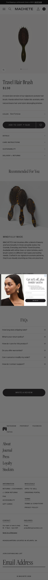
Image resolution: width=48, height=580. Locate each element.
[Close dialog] (45, 276)
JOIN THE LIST (35, 300)
